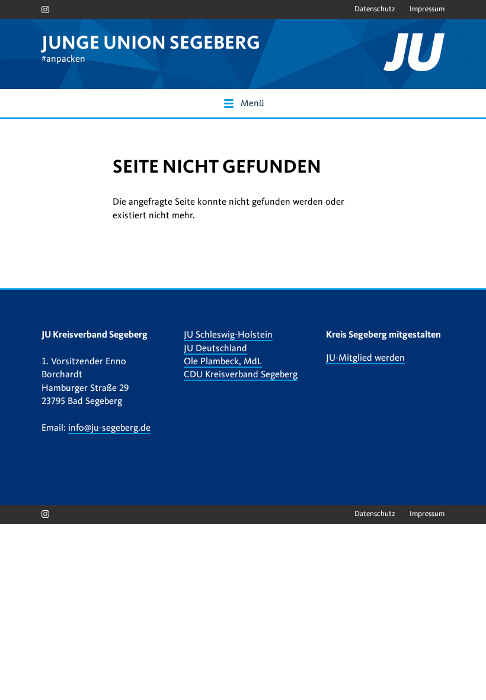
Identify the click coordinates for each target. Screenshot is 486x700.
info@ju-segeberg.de (109, 427)
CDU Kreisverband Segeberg (241, 374)
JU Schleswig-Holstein (228, 334)
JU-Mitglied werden (365, 357)
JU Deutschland (215, 348)
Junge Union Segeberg (150, 42)
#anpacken (63, 58)
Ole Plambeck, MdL (223, 361)
